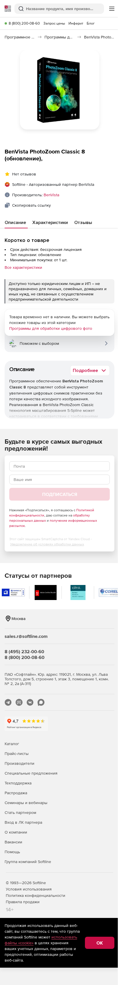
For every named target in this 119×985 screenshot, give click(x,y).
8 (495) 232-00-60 (24, 651)
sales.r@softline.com (26, 636)
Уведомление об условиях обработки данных (47, 544)
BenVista (51, 194)
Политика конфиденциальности (35, 895)
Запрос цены (54, 23)
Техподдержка (18, 783)
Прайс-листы (17, 753)
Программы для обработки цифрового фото (50, 328)
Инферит (75, 23)
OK (99, 942)
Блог (91, 23)
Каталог (12, 743)
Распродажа (16, 792)
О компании (16, 832)
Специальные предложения (31, 773)
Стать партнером (20, 812)
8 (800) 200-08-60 (24, 23)
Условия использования (29, 889)
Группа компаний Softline (28, 861)
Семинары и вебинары (26, 802)
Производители (19, 763)
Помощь (12, 851)
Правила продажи (23, 901)
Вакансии (13, 842)
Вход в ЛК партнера (23, 822)
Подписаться (59, 494)
